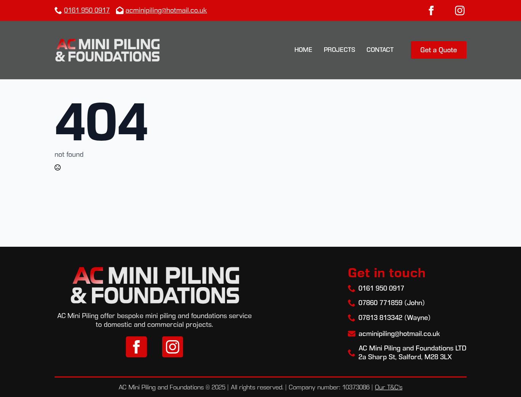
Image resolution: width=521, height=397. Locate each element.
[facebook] (431, 10)
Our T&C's (388, 387)
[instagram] (459, 10)
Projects (339, 49)
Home (303, 49)
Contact (380, 49)
